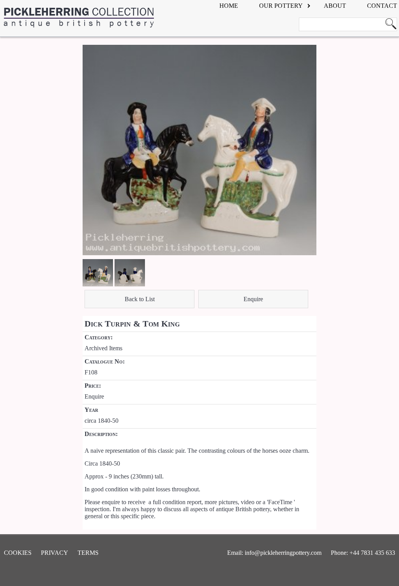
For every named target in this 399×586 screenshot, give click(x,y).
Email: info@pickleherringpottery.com (274, 552)
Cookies (18, 552)
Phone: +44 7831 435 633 (363, 552)
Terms (88, 552)
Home (228, 5)
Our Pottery (281, 5)
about (335, 5)
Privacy (54, 552)
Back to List (140, 299)
